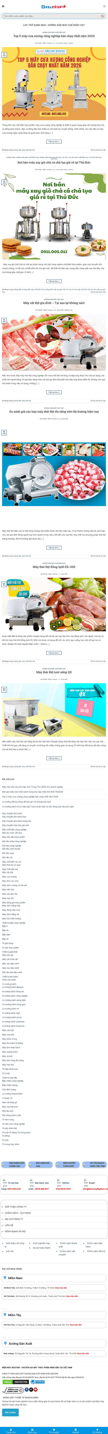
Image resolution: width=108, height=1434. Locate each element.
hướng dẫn (10, 157)
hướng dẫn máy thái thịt (54, 299)
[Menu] (104, 6)
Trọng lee (68, 310)
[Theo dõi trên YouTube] (36, 1390)
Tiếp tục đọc (53, 142)
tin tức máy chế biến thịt (78, 157)
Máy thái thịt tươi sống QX (54, 672)
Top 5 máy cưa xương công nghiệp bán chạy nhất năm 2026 (54, 36)
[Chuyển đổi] (2, 1207)
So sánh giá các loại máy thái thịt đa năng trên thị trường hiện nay (54, 411)
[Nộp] (102, 16)
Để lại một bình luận (98, 150)
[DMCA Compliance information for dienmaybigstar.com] (13, 1390)
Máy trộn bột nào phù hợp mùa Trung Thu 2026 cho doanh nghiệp (32, 787)
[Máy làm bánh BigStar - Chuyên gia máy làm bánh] (54, 6)
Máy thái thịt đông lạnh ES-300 (54, 567)
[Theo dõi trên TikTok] (31, 1390)
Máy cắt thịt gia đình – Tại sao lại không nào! (54, 303)
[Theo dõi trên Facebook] (27, 1390)
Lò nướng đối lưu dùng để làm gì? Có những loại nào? (26, 801)
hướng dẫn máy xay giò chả (50, 157)
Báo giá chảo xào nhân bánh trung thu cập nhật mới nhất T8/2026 (32, 792)
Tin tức (65, 157)
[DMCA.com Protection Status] (16, 1382)
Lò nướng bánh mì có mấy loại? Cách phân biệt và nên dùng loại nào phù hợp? (38, 806)
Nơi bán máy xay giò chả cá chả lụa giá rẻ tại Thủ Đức (54, 162)
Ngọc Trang (68, 43)
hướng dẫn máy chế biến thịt (54, 32)
